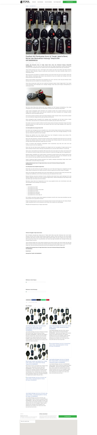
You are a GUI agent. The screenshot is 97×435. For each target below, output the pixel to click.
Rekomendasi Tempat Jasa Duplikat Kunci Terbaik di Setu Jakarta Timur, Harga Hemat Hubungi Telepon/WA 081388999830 (36, 363)
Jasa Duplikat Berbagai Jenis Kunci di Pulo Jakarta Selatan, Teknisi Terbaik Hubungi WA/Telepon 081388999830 (60, 327)
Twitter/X (39, 299)
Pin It (48, 299)
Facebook (34, 299)
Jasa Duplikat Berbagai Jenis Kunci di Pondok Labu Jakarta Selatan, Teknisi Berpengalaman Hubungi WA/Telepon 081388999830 (36, 395)
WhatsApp (43, 299)
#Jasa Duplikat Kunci (32, 302)
